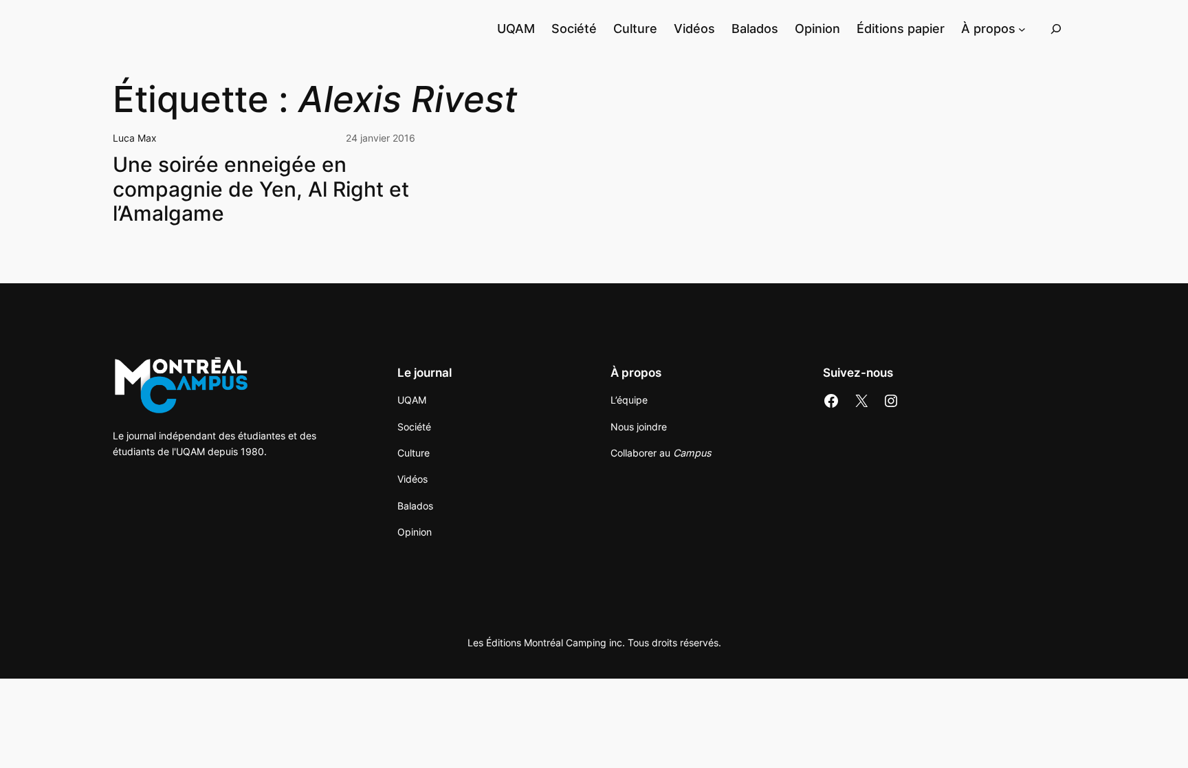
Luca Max (135, 138)
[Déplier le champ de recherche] (1056, 28)
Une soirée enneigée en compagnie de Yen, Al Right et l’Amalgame (261, 189)
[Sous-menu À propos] (1022, 28)
